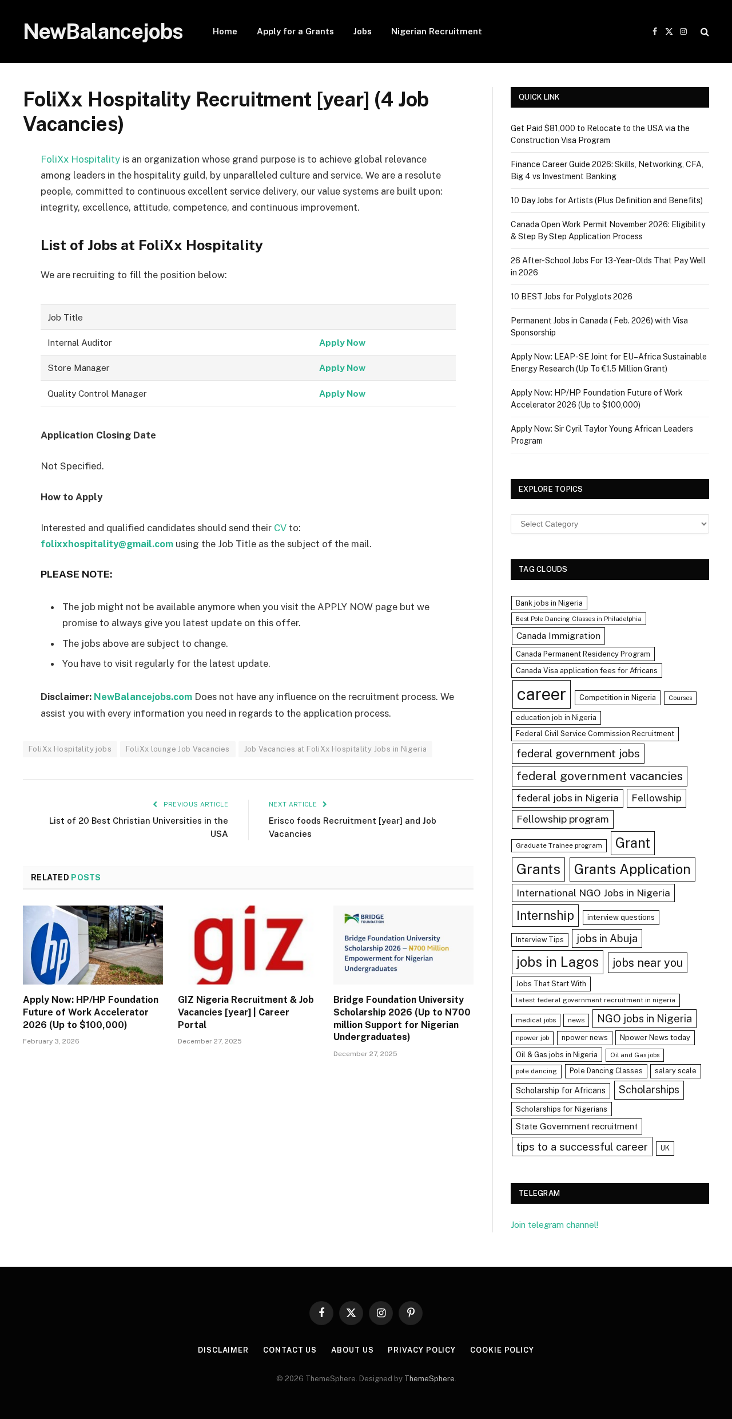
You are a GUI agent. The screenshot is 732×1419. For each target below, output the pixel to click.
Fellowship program (562, 819)
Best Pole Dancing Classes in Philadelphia (579, 618)
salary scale (676, 1070)
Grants (538, 869)
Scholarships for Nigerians (561, 1109)
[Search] (703, 32)
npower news (585, 1037)
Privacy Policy (422, 1350)
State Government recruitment (577, 1126)
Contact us (290, 1350)
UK (665, 1148)
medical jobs (536, 1020)
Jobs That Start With (551, 983)
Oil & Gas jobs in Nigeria (557, 1054)
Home (225, 31)
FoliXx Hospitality (80, 159)
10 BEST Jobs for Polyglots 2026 (571, 296)
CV (279, 527)
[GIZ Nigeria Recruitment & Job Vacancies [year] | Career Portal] (248, 945)
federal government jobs (578, 753)
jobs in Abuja (607, 938)
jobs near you (647, 962)
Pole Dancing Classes (606, 1070)
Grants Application (632, 869)
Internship (545, 915)
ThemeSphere (429, 1378)
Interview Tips (540, 939)
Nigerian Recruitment (436, 31)
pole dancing (536, 1071)
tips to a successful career (582, 1146)
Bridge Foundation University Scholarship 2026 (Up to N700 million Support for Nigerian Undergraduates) (402, 1018)
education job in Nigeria (556, 717)
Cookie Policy (502, 1350)
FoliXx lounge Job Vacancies (178, 749)
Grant (632, 843)
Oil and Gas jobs (634, 1055)
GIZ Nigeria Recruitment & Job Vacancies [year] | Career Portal (246, 1012)
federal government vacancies (599, 776)
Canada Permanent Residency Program (583, 654)
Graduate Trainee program (559, 845)
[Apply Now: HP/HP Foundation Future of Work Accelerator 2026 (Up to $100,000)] (93, 945)
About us (352, 1350)
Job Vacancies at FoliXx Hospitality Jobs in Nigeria (335, 749)
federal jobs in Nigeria (567, 798)
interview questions (621, 917)
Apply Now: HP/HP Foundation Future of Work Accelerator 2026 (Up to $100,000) (90, 1012)
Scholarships (649, 1090)
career (541, 694)
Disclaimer (223, 1350)
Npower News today (655, 1037)
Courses (680, 698)
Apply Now (342, 342)
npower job (532, 1038)
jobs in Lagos (557, 962)
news (576, 1020)
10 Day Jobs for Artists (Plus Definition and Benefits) (607, 200)
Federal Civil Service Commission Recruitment (595, 733)
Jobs (362, 31)
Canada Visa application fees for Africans (587, 670)
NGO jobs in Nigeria (644, 1019)
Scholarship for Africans (561, 1090)
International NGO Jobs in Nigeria (593, 893)
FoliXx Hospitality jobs (70, 749)
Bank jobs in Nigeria (549, 603)
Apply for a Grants (295, 31)
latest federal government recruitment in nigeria (595, 1000)
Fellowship (656, 798)
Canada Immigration (558, 635)
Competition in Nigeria (617, 697)
